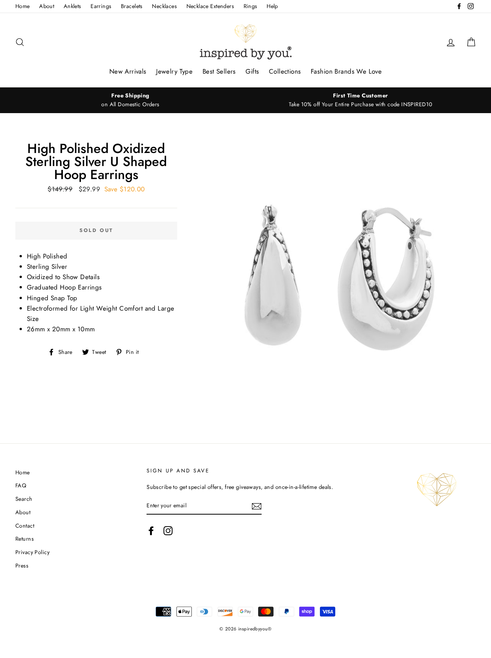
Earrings (101, 6)
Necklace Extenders (210, 6)
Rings (250, 6)
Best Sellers (219, 71)
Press (21, 565)
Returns (24, 539)
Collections (285, 71)
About (46, 6)
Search (24, 499)
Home (22, 6)
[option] (130, 100)
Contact (24, 526)
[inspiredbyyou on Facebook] (151, 531)
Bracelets (132, 6)
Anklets (72, 6)
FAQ (20, 485)
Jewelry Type (174, 71)
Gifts (252, 71)
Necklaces (164, 6)
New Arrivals (128, 71)
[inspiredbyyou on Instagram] (168, 531)
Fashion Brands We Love (346, 71)
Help (272, 6)
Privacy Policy (32, 552)
